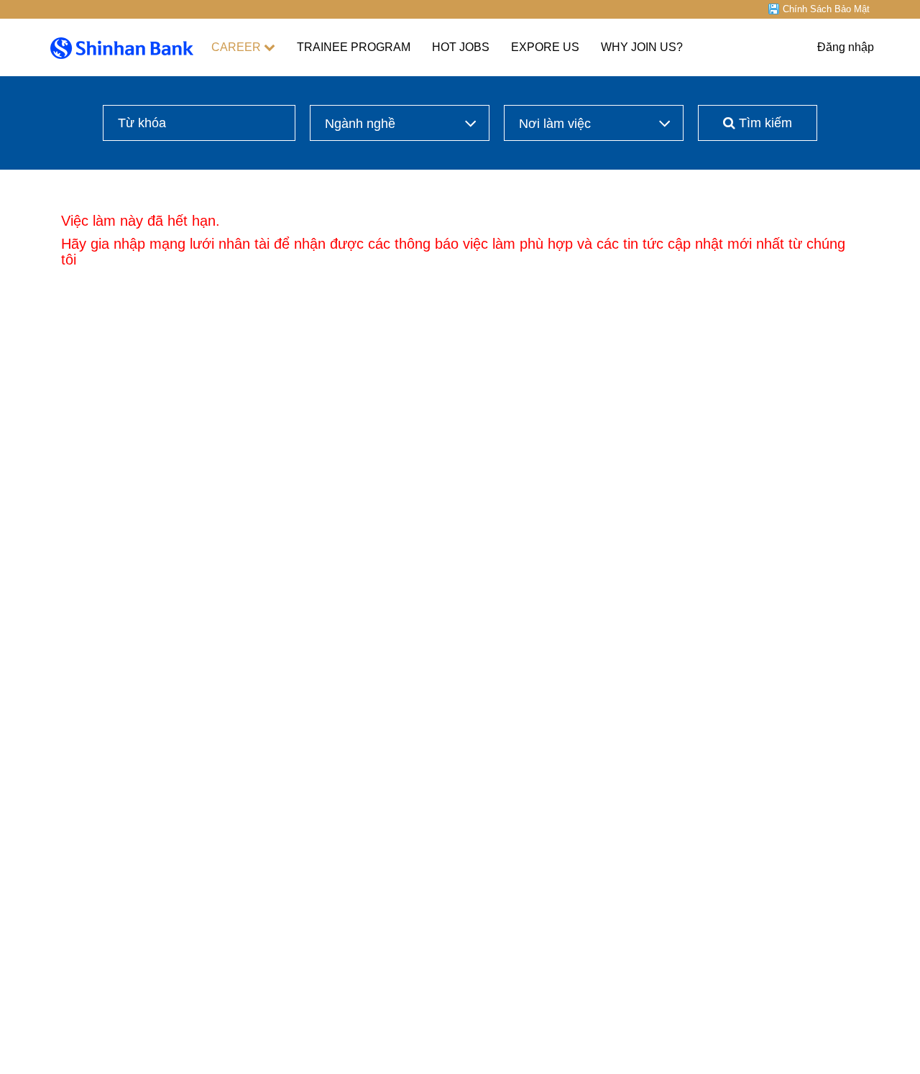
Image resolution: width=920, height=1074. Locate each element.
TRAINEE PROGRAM (353, 47)
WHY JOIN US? (642, 47)
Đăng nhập (845, 47)
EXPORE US (545, 47)
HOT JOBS (460, 47)
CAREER (236, 47)
